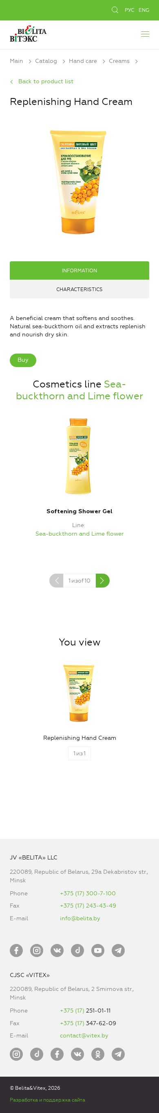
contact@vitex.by (84, 1035)
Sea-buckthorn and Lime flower (79, 390)
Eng (144, 10)
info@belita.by (80, 918)
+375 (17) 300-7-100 (88, 893)
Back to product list (45, 81)
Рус (129, 10)
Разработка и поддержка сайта (47, 1100)
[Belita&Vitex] (28, 32)
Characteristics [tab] (79, 289)
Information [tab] (79, 271)
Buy (23, 359)
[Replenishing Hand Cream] (79, 181)
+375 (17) (73, 1010)
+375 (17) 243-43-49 (88, 905)
